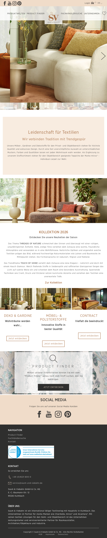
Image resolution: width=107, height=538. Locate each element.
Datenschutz (63, 534)
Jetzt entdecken (53, 343)
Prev (3, 56)
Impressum (50, 534)
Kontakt (12, 442)
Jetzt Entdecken (53, 387)
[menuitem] (87, 3)
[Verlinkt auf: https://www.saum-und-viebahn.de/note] (104, 14)
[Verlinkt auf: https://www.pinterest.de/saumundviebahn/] (19, 3)
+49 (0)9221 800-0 (22, 477)
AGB (41, 534)
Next (103, 56)
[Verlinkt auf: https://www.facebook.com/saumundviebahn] (5, 3)
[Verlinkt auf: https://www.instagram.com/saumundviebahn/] (14, 3)
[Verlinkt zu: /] (6, 106)
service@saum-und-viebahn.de (27, 483)
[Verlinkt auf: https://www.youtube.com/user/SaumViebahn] (10, 3)
